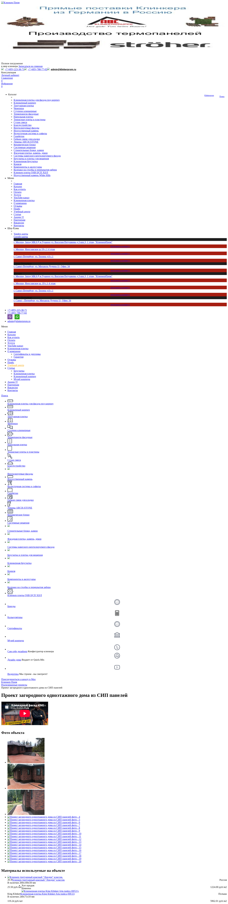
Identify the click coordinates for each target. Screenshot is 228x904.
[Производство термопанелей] (114, 33)
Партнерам (19, 220)
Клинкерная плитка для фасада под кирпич (37, 100)
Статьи (17, 214)
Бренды (11, 606)
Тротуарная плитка (24, 105)
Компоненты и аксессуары (28, 167)
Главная (18, 183)
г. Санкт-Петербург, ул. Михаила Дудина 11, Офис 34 (72, 268)
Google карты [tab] (21, 236)
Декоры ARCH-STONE (26, 142)
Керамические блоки (25, 144)
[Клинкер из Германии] (114, 10)
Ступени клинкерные (25, 111)
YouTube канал (21, 197)
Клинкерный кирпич (25, 102)
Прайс (17, 208)
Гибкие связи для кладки (27, 139)
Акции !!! (19, 217)
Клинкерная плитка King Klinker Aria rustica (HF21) (47, 894)
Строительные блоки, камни (29, 150)
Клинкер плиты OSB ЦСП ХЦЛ (31, 172)
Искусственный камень (26, 130)
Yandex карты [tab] (21, 234)
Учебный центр (22, 211)
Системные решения (25, 147)
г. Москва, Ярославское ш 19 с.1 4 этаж (72, 251)
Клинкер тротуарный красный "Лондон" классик (38, 880)
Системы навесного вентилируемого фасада (37, 155)
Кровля (17, 164)
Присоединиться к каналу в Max (18, 679)
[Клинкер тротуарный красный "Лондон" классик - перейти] (35, 877)
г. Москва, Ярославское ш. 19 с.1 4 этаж (72, 285)
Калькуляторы (14, 617)
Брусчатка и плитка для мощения (31, 158)
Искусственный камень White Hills (32, 175)
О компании (20, 203)
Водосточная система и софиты (30, 133)
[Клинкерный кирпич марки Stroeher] (114, 45)
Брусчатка (19, 371)
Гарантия (18, 357)
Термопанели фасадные (26, 114)
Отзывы (18, 206)
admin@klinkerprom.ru (63, 69)
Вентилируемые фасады (26, 128)
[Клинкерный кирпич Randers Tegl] (114, 56)
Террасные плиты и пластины (29, 119)
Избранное (7, 85)
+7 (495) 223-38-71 (14, 69)
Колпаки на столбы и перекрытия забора (35, 169)
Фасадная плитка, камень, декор (31, 153)
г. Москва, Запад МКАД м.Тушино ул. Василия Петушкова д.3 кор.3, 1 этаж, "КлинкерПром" (72, 244)
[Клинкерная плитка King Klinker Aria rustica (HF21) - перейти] (50, 891)
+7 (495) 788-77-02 (37, 69)
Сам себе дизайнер (17, 651)
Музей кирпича (22, 379)
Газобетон (19, 136)
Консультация (8, 72)
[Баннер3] (114, 21)
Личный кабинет (10, 75)
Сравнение (7, 79)
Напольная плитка (23, 116)
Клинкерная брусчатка (26, 161)
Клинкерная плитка (24, 200)
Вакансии (19, 222)
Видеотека (13, 674)
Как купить (20, 189)
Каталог (18, 186)
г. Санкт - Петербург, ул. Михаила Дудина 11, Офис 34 (72, 302)
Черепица (19, 108)
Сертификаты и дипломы (27, 354)
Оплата (17, 192)
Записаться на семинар (30, 66)
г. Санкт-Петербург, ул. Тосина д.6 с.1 (72, 258)
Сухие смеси (20, 122)
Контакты (19, 225)
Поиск (221, 96)
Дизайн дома (14, 659)
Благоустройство (22, 125)
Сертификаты (14, 628)
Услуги (17, 195)
